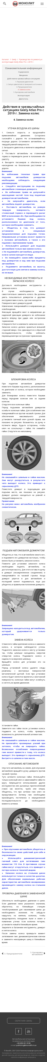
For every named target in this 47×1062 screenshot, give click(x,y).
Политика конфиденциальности (31, 1051)
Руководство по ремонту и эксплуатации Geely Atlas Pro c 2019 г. (22, 60)
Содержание (23, 72)
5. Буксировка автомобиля (24, 92)
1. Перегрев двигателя (24, 82)
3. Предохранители (24, 87)
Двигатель (23, 99)
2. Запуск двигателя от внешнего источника (24, 84)
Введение (23, 75)
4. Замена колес (24, 89)
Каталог (5, 59)
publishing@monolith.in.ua (26, 1045)
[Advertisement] (23, 33)
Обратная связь (23, 1020)
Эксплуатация (24, 95)
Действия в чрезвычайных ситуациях (23, 78)
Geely (14, 59)
